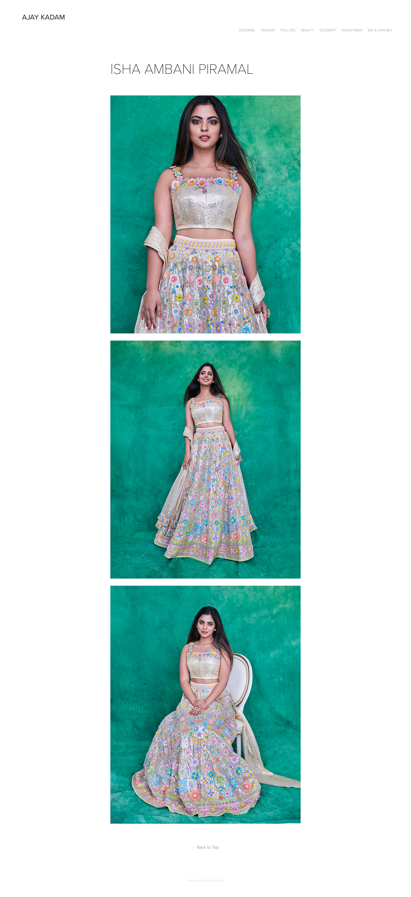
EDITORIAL (247, 30)
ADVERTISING (352, 30)
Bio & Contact (380, 30)
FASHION (268, 30)
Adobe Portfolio (213, 880)
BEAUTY (307, 30)
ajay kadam (43, 17)
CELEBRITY (327, 30)
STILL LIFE (287, 30)
